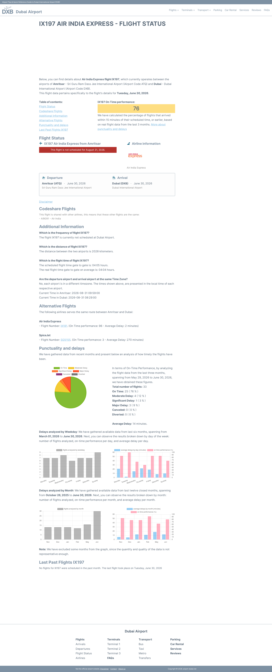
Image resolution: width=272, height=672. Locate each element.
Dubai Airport (29, 12)
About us (121, 669)
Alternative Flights (50, 120)
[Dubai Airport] (7, 10)
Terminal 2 (114, 648)
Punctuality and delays (53, 125)
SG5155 (66, 339)
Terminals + (188, 10)
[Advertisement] (136, 54)
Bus (141, 644)
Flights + (174, 10)
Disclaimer (104, 669)
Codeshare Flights (50, 111)
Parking (217, 10)
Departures (83, 648)
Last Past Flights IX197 (53, 129)
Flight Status (47, 106)
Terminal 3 (114, 653)
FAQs (267, 10)
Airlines (80, 658)
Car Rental (231, 10)
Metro (142, 653)
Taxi (141, 648)
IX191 (64, 326)
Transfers (145, 658)
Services (244, 10)
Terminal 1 (113, 644)
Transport (145, 639)
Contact (113, 669)
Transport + (204, 10)
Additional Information (53, 116)
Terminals (113, 639)
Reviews (256, 10)
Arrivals (80, 644)
